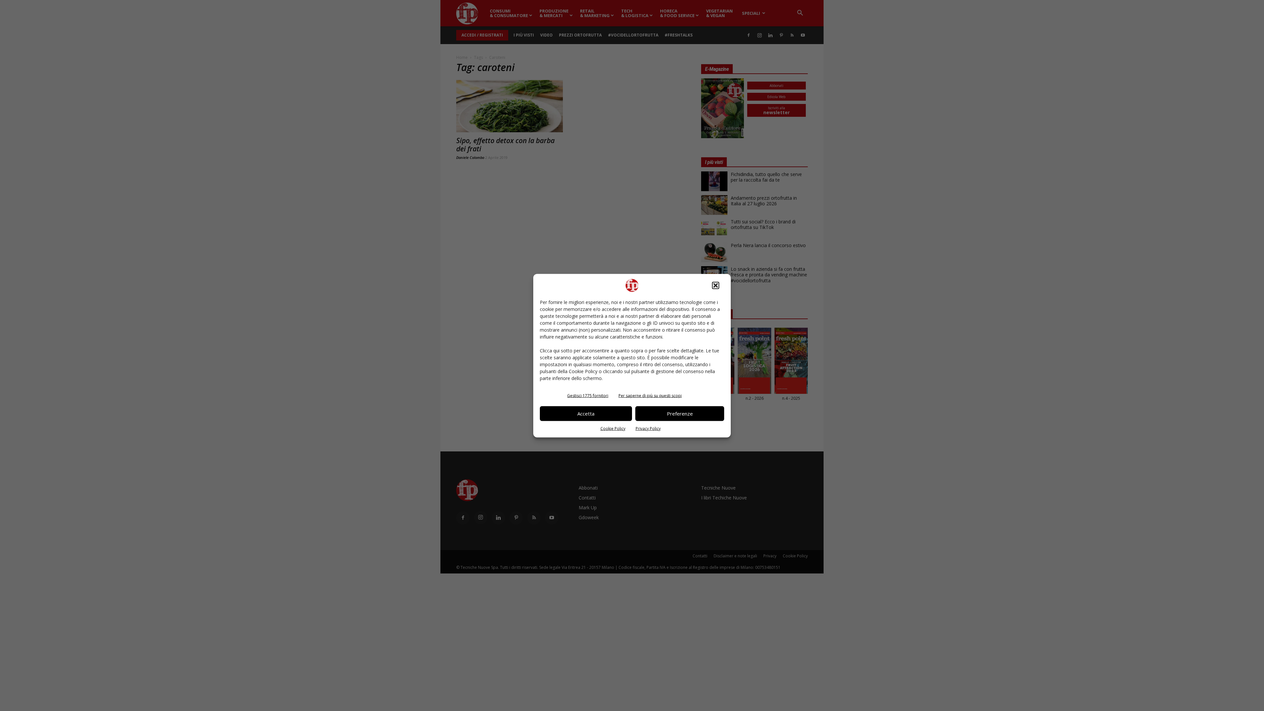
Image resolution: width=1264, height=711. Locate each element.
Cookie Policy (612, 428)
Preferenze (680, 413)
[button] (715, 285)
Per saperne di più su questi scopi (650, 395)
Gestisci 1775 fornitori (587, 395)
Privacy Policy (648, 428)
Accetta (585, 413)
